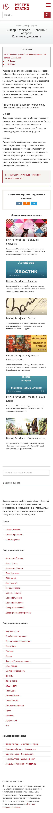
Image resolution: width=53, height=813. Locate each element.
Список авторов (13, 530)
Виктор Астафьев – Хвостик (21, 281)
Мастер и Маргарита (15, 671)
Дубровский (11, 720)
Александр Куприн (14, 568)
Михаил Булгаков (14, 598)
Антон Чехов (11, 563)
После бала (11, 646)
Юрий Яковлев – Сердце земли (20, 754)
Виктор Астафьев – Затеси (20, 318)
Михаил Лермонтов (15, 603)
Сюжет (11, 61)
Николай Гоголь (13, 588)
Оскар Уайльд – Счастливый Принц (22, 744)
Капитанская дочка (15, 706)
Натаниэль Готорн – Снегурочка (21, 749)
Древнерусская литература (18, 613)
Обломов (10, 715)
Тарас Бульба (12, 701)
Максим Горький (13, 593)
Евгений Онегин (13, 696)
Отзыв (11, 64)
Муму (8, 711)
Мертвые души (12, 631)
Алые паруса (11, 666)
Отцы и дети (11, 686)
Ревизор (9, 651)
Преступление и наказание (18, 641)
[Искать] (47, 15)
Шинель (9, 676)
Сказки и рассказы (14, 535)
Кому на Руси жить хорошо (18, 661)
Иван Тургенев (12, 573)
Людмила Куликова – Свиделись (21, 764)
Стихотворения (13, 539)
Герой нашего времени (16, 636)
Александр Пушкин (14, 558)
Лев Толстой (11, 583)
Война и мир (11, 681)
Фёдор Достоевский (15, 608)
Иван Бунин (11, 578)
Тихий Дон (10, 691)
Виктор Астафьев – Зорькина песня (25, 438)
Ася (7, 725)
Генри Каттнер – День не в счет (20, 759)
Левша (9, 656)
